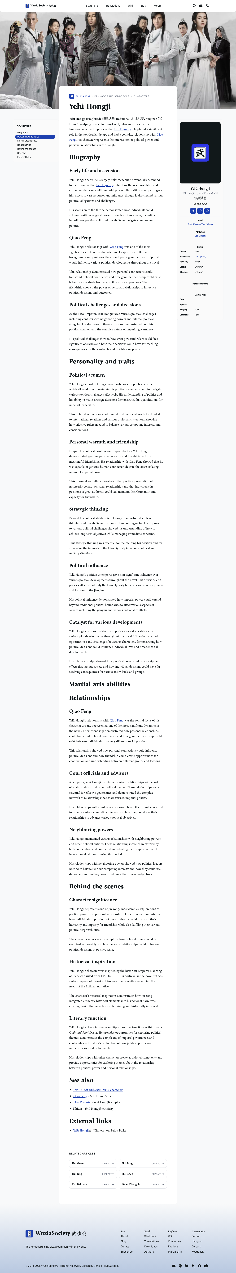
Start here (92, 5)
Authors (149, 1251)
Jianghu (196, 1241)
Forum (158, 5)
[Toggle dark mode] (207, 6)
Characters (174, 1241)
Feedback (198, 1251)
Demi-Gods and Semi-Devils (200, 224)
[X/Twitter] (193, 1266)
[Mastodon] (180, 1266)
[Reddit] (206, 1266)
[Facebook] (199, 1266)
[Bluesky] (187, 1266)
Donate (125, 1246)
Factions (173, 1246)
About (124, 1236)
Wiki (130, 5)
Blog (143, 5)
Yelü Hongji (81, 1130)
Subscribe (127, 1251)
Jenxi (97, 1266)
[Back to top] (228, 1261)
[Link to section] (102, 158)
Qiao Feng (116, 247)
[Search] (194, 6)
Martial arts (175, 1251)
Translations (113, 5)
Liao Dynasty (122, 129)
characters (98, 1090)
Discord (196, 1246)
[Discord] (174, 1266)
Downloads (151, 1246)
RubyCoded (111, 1266)
